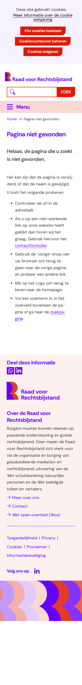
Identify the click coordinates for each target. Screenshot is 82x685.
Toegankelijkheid (22, 538)
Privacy (48, 538)
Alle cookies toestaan (43, 30)
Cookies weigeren (43, 51)
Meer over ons (25, 497)
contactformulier (31, 245)
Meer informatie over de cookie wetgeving (42, 17)
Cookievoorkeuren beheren (43, 41)
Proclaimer (37, 547)
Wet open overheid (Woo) (36, 515)
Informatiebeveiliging (26, 555)
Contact (20, 506)
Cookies (14, 547)
